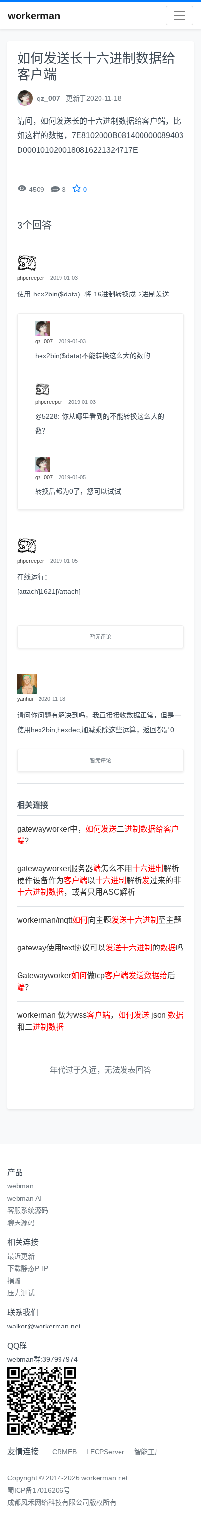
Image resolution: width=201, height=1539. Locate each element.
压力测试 (21, 1293)
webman (20, 1186)
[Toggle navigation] (179, 15)
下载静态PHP (27, 1268)
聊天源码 (21, 1222)
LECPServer (105, 1451)
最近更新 (21, 1256)
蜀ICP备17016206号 (38, 1490)
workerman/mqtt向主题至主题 (99, 920)
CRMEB (64, 1451)
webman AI (24, 1198)
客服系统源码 (27, 1210)
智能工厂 (147, 1451)
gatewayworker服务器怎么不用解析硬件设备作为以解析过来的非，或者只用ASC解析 (99, 880)
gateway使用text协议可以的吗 (100, 948)
